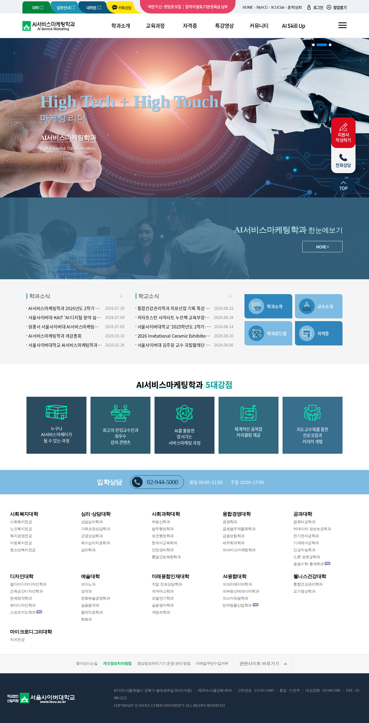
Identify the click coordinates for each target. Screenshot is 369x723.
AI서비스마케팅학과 (239, 550)
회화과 (86, 619)
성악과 (86, 591)
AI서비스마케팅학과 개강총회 (55, 335)
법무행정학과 (163, 529)
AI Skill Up (293, 25)
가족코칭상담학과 (95, 529)
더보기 (121, 296)
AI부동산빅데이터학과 (241, 591)
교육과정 (155, 25)
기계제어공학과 (306, 543)
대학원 (91, 7)
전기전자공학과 (306, 536)
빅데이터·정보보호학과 (312, 529)
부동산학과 (161, 522)
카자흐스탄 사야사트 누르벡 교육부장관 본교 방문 (174, 317)
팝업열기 (340, 7)
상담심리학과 (92, 522)
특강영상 (224, 25)
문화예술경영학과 (95, 598)
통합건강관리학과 (308, 584)
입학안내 (63, 7)
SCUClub (277, 7)
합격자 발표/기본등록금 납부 (206, 6)
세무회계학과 (233, 543)
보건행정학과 (163, 536)
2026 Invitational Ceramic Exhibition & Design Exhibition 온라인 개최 (174, 335)
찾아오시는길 (87, 663)
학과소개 (120, 25)
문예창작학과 (21, 598)
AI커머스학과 (163, 591)
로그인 (318, 7)
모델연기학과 (163, 598)
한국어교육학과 (164, 543)
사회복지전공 (21, 522)
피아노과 (88, 584)
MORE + (322, 246)
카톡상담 (125, 7)
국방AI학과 (161, 612)
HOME (248, 7)
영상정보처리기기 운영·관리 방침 (163, 663)
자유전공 (17, 640)
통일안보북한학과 (166, 557)
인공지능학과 (304, 550)
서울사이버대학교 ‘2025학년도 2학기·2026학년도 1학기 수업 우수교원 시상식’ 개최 (174, 326)
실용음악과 (90, 605)
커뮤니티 (259, 25)
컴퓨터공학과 (304, 522)
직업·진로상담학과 (167, 584)
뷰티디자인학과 (22, 605)
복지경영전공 (21, 536)
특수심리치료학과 (95, 543)
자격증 (190, 25)
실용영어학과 (163, 605)
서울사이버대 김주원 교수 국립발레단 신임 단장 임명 (174, 345)
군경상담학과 (92, 536)
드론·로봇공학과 (306, 557)
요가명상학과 (304, 591)
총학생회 (294, 7)
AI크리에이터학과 (237, 584)
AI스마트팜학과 (235, 598)
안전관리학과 (163, 550)
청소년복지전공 (22, 550)
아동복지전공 (21, 543)
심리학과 (88, 550)
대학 (35, 7)
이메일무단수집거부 (212, 663)
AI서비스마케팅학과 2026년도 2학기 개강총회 (65, 308)
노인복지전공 (21, 529)
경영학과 (230, 522)
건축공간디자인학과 (26, 591)
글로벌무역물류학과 (239, 529)
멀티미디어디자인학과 (28, 584)
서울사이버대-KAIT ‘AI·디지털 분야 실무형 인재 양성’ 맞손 (65, 317)
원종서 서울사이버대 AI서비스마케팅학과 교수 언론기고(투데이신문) (65, 326)
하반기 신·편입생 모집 (164, 6)
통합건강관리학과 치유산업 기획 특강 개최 (174, 308)
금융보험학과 (233, 536)
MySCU (262, 7)
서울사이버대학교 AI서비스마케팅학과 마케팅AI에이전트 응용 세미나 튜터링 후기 (65, 345)
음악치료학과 (92, 612)
